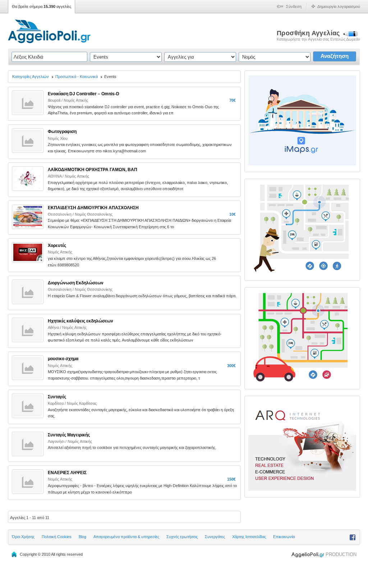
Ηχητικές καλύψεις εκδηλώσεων (80, 321)
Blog (82, 537)
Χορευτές (57, 245)
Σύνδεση (294, 6)
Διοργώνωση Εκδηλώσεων (76, 282)
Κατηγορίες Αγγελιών (30, 76)
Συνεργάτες (215, 537)
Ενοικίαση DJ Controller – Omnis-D (83, 93)
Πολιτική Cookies (57, 537)
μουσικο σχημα (63, 358)
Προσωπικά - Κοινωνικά (76, 76)
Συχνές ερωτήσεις (182, 537)
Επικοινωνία (284, 537)
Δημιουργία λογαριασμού (338, 6)
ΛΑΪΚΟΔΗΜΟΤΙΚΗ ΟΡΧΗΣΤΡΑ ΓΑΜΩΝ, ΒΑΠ (92, 169)
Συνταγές (57, 396)
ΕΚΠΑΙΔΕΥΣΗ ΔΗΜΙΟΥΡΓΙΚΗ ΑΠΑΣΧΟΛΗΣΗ (93, 207)
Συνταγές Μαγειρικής (69, 434)
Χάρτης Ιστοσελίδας (249, 537)
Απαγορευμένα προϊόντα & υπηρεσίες (126, 537)
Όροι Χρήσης (23, 537)
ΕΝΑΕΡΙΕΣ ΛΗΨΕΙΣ (67, 472)
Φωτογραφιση (62, 131)
